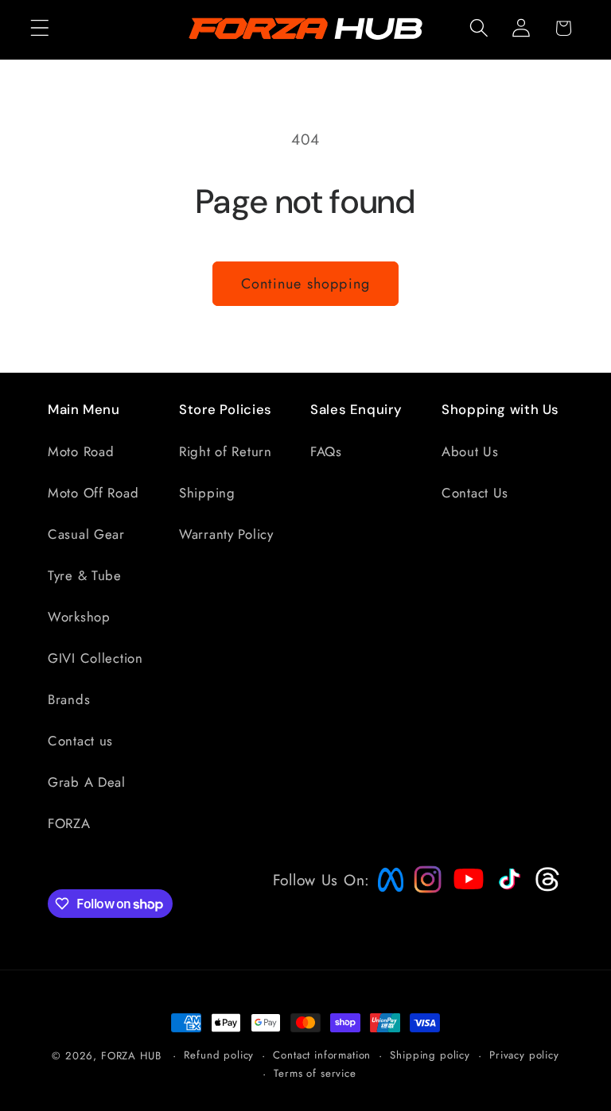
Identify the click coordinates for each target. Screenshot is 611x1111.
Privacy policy (524, 1055)
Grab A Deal (87, 782)
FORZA (69, 823)
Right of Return (225, 451)
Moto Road (81, 451)
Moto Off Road (93, 492)
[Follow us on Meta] (386, 892)
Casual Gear (86, 534)
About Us (470, 451)
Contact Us (475, 492)
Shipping (207, 492)
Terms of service (315, 1073)
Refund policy (219, 1055)
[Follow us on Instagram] (422, 888)
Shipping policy (430, 1055)
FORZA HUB (131, 1055)
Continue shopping (305, 283)
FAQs (326, 451)
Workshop (79, 616)
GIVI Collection (95, 658)
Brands (69, 699)
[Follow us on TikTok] (507, 889)
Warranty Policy (226, 534)
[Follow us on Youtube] (465, 909)
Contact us (80, 740)
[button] (40, 28)
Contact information (322, 1055)
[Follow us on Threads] (545, 888)
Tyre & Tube (85, 575)
